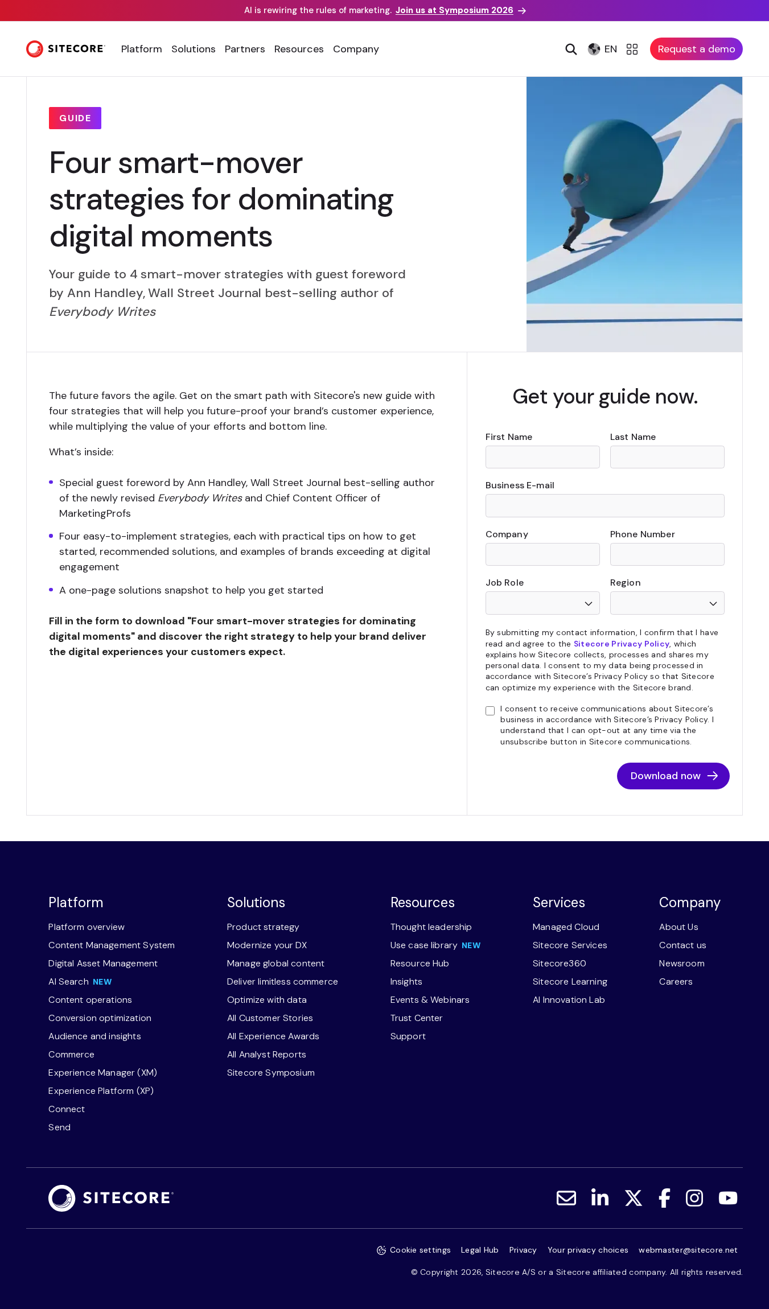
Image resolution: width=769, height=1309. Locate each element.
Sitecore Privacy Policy (621, 644)
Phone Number (642, 534)
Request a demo (696, 49)
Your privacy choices (588, 1250)
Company (507, 534)
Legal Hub (480, 1250)
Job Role (505, 582)
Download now (666, 776)
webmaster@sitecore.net (688, 1250)
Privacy (523, 1250)
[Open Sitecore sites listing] (633, 49)
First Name (509, 437)
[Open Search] (570, 49)
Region (625, 582)
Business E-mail (520, 485)
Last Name (633, 437)
